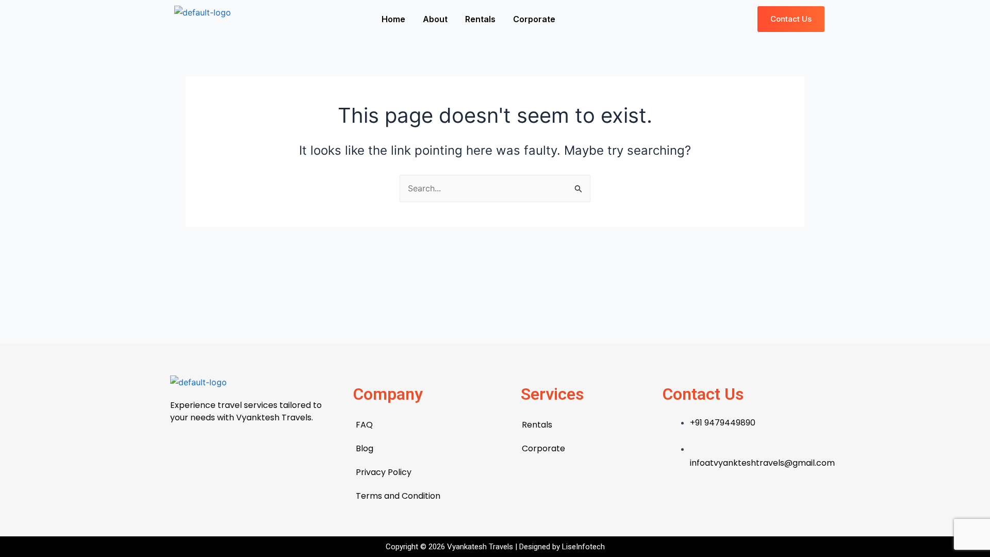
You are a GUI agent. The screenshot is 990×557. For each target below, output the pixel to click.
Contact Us (703, 394)
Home (393, 19)
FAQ (364, 425)
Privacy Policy (383, 472)
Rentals (480, 19)
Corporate (534, 19)
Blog (364, 448)
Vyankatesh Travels (481, 546)
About (435, 19)
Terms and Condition (398, 496)
